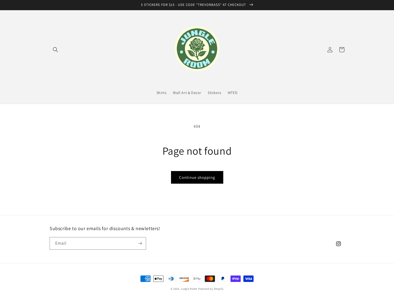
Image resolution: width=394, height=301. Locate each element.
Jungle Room (189, 289)
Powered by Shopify (211, 289)
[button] (55, 50)
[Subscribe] (140, 243)
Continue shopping (197, 177)
